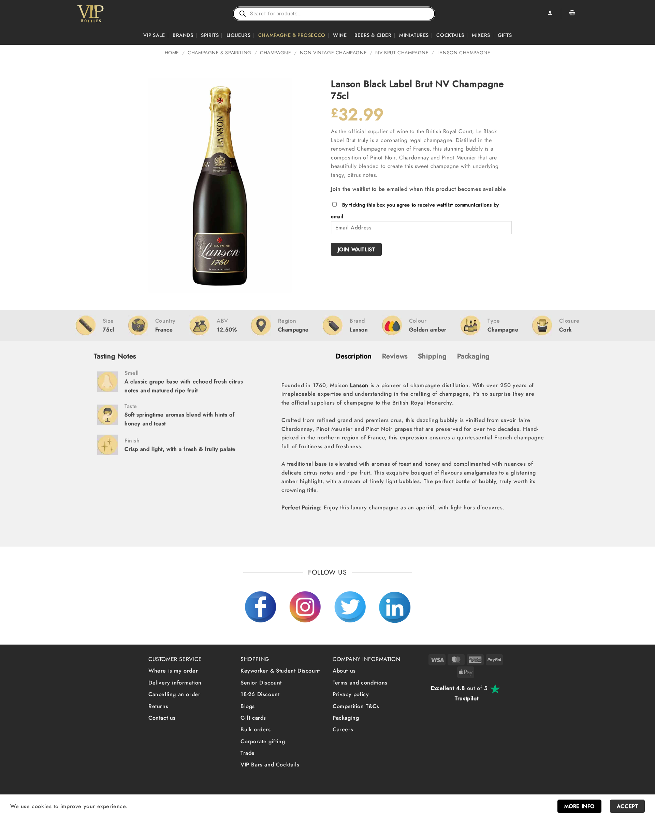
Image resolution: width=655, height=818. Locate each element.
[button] (572, 13)
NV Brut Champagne (401, 52)
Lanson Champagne (464, 52)
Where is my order (173, 671)
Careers (343, 729)
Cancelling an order (174, 694)
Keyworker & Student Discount (280, 671)
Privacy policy (351, 694)
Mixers (481, 35)
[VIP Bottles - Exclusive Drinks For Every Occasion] (105, 13)
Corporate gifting (263, 741)
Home (172, 52)
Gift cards (253, 718)
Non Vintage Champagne (333, 52)
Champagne (275, 52)
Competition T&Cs (356, 706)
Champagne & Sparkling (219, 52)
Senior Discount (261, 683)
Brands (183, 35)
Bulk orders (256, 729)
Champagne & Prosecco (291, 35)
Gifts (505, 35)
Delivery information (175, 683)
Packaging (346, 718)
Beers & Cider (373, 35)
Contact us (162, 718)
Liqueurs (239, 35)
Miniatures (414, 35)
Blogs (248, 706)
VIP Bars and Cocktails (270, 764)
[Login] (549, 13)
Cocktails (450, 35)
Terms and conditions (360, 683)
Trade (248, 753)
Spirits (210, 35)
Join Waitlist (356, 249)
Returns (158, 706)
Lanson (359, 385)
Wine (340, 35)
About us (344, 671)
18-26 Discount (260, 694)
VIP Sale (154, 35)
